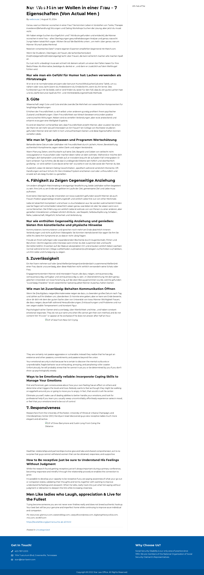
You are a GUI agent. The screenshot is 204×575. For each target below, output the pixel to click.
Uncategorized (43, 530)
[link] (100, 7)
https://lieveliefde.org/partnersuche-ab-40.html (48, 522)
